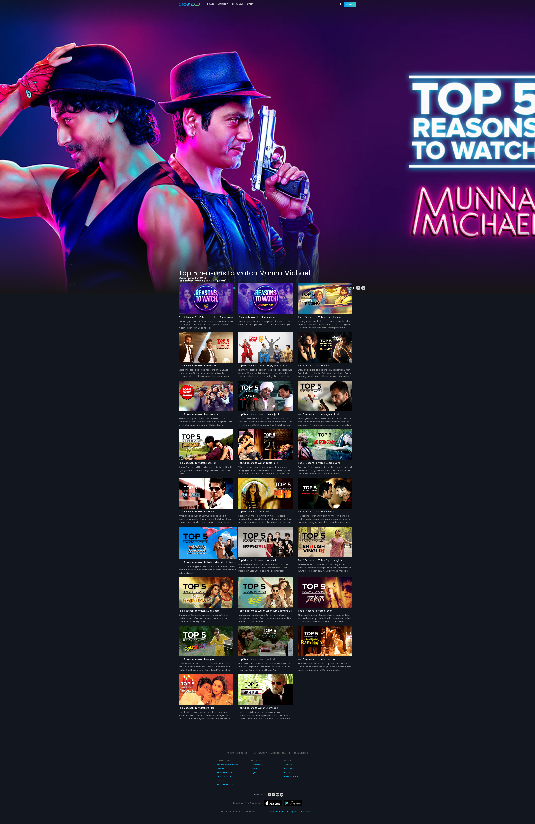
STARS (250, 4)
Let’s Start (350, 4)
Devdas (220, 768)
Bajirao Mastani (224, 776)
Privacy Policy (293, 811)
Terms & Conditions (276, 811)
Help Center (289, 768)
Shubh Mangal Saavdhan (228, 765)
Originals (254, 772)
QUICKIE (240, 4)
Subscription (256, 765)
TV (233, 4)
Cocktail (220, 780)
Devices (254, 768)
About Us (288, 765)
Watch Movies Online (226, 784)
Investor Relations (291, 776)
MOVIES (211, 4)
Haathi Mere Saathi (225, 772)
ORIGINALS (223, 4)
